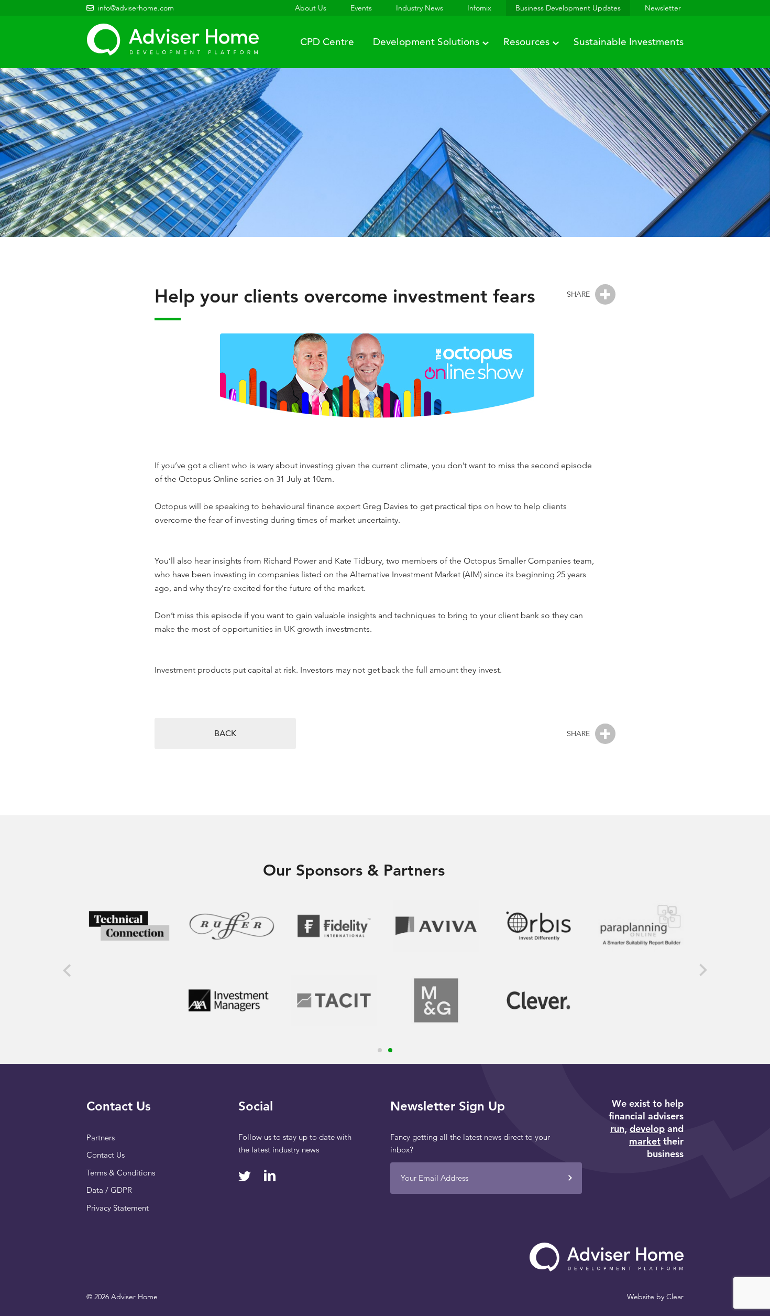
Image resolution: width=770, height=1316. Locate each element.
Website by (655, 1296)
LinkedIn (269, 1175)
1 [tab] (380, 1050)
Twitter (244, 1176)
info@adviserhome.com (136, 8)
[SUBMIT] (570, 1178)
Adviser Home (172, 40)
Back (225, 733)
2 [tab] (390, 1050)
